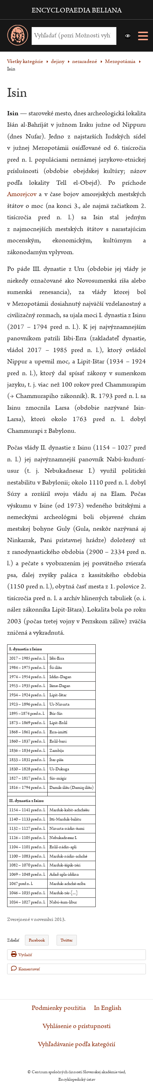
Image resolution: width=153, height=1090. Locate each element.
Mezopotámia (120, 61)
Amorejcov (21, 194)
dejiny (57, 61)
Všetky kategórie (25, 61)
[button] (127, 35)
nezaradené (84, 61)
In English (107, 1008)
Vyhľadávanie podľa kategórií (76, 1044)
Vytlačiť (25, 955)
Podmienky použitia (59, 1008)
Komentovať (29, 969)
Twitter (66, 940)
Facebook (37, 940)
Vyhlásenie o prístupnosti (77, 1026)
